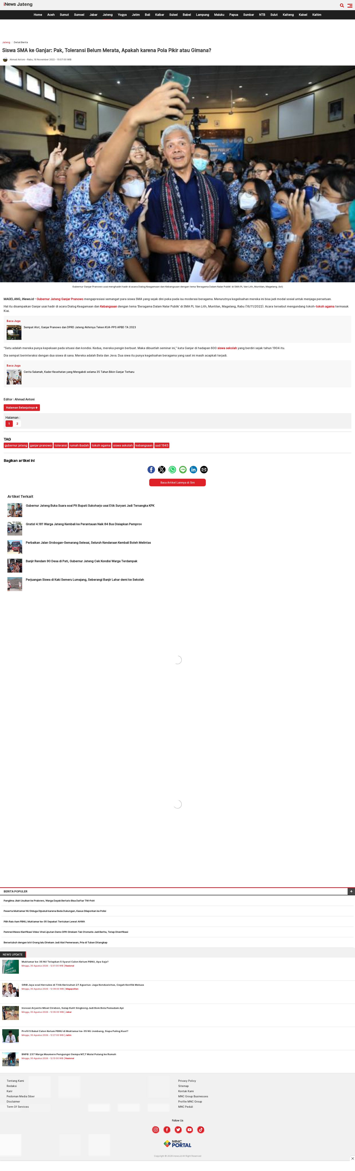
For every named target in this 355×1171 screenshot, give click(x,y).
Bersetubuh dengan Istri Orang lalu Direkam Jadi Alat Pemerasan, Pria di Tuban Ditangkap (55, 942)
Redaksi (12, 1086)
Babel (187, 14)
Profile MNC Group (190, 1101)
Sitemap (183, 1086)
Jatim (136, 14)
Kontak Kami (186, 1091)
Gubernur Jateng (48, 299)
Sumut (64, 14)
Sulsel (173, 14)
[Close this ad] (352, 1158)
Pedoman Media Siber (21, 1096)
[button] (350, 6)
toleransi (61, 445)
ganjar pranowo (41, 445)
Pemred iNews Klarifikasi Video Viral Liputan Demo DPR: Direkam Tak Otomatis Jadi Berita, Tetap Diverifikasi (66, 931)
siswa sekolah (227, 348)
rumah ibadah (79, 445)
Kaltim (316, 14)
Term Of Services (18, 1106)
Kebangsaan (108, 306)
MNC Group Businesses (193, 1096)
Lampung (202, 14)
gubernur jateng (16, 445)
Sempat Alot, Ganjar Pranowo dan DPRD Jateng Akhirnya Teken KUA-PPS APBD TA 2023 (80, 327)
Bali (147, 14)
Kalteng (288, 14)
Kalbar (159, 14)
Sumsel (79, 14)
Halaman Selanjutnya (20, 407)
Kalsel (303, 14)
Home (38, 14)
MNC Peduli (185, 1106)
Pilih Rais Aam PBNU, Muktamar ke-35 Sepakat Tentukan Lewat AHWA (44, 921)
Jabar (93, 14)
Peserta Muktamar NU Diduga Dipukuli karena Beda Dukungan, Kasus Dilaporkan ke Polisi (55, 910)
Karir (9, 1091)
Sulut (274, 14)
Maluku (219, 14)
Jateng (108, 14)
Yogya (122, 14)
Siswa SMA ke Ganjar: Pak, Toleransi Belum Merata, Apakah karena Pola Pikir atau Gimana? (106, 50)
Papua (233, 14)
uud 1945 (161, 445)
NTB (262, 14)
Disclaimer (13, 1101)
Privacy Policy (187, 1080)
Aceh (51, 14)
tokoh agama (325, 306)
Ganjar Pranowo (72, 299)
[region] (177, 31)
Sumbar (248, 14)
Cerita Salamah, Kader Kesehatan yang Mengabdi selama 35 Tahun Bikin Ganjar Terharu (79, 371)
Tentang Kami (15, 1080)
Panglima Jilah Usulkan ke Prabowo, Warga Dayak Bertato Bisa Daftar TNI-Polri (49, 900)
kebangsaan (144, 445)
